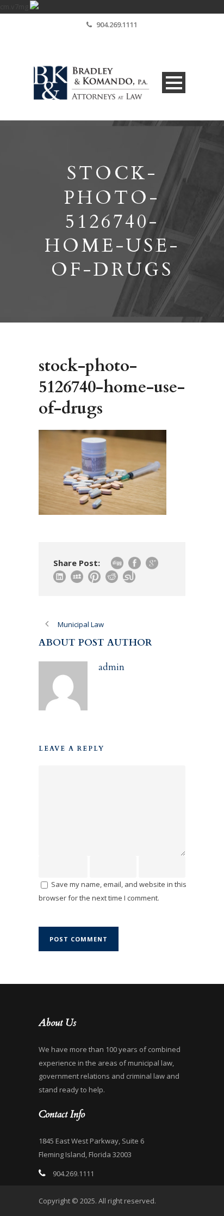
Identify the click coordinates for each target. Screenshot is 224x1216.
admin (111, 667)
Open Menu (173, 82)
